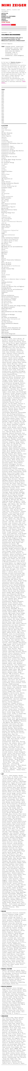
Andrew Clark (13, 915)
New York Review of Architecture (10, 265)
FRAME (2, 202)
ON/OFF (16, 948)
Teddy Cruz (11, 719)
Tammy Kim (6, 1058)
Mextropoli (4, 252)
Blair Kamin (11, 391)
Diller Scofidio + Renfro (10, 440)
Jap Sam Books (5, 220)
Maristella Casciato (9, 765)
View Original (5, 58)
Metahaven (5, 945)
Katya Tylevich (19, 939)
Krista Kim (16, 840)
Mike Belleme (17, 858)
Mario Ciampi (15, 586)
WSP (24, 749)
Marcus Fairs (15, 582)
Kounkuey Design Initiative (11, 548)
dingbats (12, 442)
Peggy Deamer (7, 644)
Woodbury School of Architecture (10, 329)
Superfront (4, 292)
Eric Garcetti (6, 1033)
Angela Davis (6, 989)
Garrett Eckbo (14, 477)
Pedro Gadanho (13, 642)
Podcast (14, 1008)
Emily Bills (6, 452)
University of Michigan (8, 314)
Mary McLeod (21, 591)
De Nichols (22, 803)
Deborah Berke (10, 431)
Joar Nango (22, 834)
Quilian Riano (16, 658)
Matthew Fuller (20, 979)
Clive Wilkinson (7, 415)
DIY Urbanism (12, 1032)
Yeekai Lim (18, 750)
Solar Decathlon (7, 695)
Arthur (3, 168)
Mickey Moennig (7, 605)
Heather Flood (6, 495)
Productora (16, 657)
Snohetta (5, 694)
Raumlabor (10, 664)
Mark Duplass (11, 855)
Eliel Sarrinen (14, 449)
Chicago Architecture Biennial (10, 183)
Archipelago (4, 140)
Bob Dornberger (21, 391)
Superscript (6, 716)
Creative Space (13, 421)
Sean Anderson (17, 687)
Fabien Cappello (7, 932)
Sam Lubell (11, 681)
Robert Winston (14, 877)
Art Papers (4, 164)
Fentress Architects (17, 461)
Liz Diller (16, 560)
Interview (4, 215)
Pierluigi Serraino (14, 651)
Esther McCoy (15, 456)
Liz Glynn (18, 847)
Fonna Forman (20, 465)
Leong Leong (14, 555)
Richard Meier (12, 670)
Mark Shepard (16, 977)
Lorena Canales (12, 942)
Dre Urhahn (12, 808)
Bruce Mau (11, 923)
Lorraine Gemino (7, 563)
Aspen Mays (5, 788)
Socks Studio (18, 694)
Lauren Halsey (17, 843)
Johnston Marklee (17, 524)
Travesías (4, 310)
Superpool (18, 715)
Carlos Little (21, 793)
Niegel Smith (22, 862)
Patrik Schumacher (19, 635)
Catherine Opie (17, 794)
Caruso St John (17, 400)
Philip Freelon (13, 650)
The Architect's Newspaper (8, 298)
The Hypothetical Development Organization (11, 1060)
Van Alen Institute (6, 321)
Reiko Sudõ (20, 952)
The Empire (6, 722)
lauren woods (6, 844)
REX (19, 669)
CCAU (2, 180)
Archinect (4, 138)
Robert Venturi (15, 676)
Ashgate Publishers (6, 171)
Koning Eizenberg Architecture (12, 546)
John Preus (5, 836)
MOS (11, 616)
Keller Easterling (14, 540)
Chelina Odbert (13, 409)
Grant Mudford (6, 824)
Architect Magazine (6, 43)
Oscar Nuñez (15, 1047)
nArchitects (6, 620)
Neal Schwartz (17, 622)
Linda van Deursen (8, 940)
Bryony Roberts (7, 397)
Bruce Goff (11, 396)
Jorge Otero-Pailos (14, 527)
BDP (10, 387)
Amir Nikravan (18, 780)
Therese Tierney (7, 728)
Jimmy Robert (13, 834)
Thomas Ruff (12, 896)
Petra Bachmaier (12, 868)
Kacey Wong (14, 836)
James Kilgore (16, 1001)
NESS (2, 261)
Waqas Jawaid (15, 964)
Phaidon (3, 270)
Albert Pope (9, 1017)
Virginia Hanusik (8, 901)
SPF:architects (7, 698)
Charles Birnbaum (14, 1026)
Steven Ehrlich (7, 706)
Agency (5, 344)
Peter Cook (15, 645)
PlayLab (4, 951)
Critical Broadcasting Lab (8, 186)
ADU (3, 1017)
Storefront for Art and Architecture (11, 289)
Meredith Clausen (8, 766)
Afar (2, 131)
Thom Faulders (18, 728)
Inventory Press (5, 217)
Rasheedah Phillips (8, 871)
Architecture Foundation (8, 153)
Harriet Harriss (16, 493)
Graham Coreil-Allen (18, 822)
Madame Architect (6, 245)
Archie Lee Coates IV (15, 917)
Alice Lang (22, 777)
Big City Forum (17, 1019)
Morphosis (5, 616)
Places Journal (5, 274)
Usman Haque (6, 983)
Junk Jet (3, 223)
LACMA (2, 233)
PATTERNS (18, 636)
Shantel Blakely (13, 957)
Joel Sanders (10, 520)
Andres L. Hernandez (19, 781)
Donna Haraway (16, 998)
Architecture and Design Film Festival (12, 150)
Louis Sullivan (21, 566)
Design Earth (12, 437)
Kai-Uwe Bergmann (8, 536)
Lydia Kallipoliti (8, 570)
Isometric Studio (8, 508)
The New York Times (6, 302)
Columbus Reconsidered (10, 34)
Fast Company (5, 199)
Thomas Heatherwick (17, 729)
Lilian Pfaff (10, 558)
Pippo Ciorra (21, 768)
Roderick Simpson (15, 1050)
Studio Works (6, 713)
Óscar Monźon (6, 865)
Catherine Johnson (8, 402)
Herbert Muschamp (14, 498)
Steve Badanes (19, 704)
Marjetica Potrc (13, 853)
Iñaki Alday (16, 505)
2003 (2, 120)
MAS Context (4, 248)
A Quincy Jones (7, 338)
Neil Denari (16, 623)
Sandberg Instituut (6, 282)
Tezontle (23, 720)
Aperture (3, 137)
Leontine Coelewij (8, 847)
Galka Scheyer (20, 816)
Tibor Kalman (16, 961)
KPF (23, 548)
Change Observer (5, 181)
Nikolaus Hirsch (7, 629)
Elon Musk (10, 999)
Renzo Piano (13, 669)
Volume (3, 324)
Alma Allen (18, 778)
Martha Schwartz (13, 589)
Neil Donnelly (6, 946)
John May (11, 521)
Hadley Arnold (15, 489)
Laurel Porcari (7, 843)
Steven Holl (14, 707)
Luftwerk (5, 849)
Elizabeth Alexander (9, 810)
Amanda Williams (7, 780)
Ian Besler (16, 502)
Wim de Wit (6, 771)
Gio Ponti (13, 483)
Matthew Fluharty (8, 906)
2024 (2, 94)
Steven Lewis (12, 709)
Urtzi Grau (16, 735)
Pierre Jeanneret (14, 653)
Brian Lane (6, 394)
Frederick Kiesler (14, 474)
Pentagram (22, 948)
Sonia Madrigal (19, 886)
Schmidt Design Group (19, 685)
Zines (15, 756)
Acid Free (4, 128)
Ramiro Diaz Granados (15, 661)
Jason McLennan (14, 512)
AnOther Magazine (6, 136)
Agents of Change (19, 344)
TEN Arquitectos (21, 719)
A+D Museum (4, 127)
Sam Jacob (11, 679)
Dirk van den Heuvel (13, 443)
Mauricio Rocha (20, 595)
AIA (14, 347)
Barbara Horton (13, 384)
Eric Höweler (18, 453)
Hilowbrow (4, 211)
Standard (13, 700)
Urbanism (4, 1016)
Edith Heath (19, 809)
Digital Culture (6, 968)
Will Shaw (14, 744)
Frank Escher (17, 471)
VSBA (8, 738)
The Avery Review (6, 301)
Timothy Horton (17, 1061)
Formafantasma (15, 49)
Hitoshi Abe (15, 499)
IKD (21, 49)
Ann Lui (4, 366)
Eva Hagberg (18, 999)
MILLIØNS (14, 608)
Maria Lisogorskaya (17, 583)
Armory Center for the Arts (9, 156)
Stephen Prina (21, 889)
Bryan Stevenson (18, 992)
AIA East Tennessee (6, 133)
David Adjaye (12, 427)
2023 (2, 95)
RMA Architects (14, 673)
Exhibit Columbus (16, 62)
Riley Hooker (17, 874)
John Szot (22, 523)
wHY (24, 743)
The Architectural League (8, 299)
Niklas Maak (19, 628)
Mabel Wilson (18, 571)
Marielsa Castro (7, 585)
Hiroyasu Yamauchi (8, 825)
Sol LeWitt (9, 886)
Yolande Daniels (7, 751)
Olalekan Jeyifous (8, 864)
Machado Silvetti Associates (11, 573)
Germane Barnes (20, 480)
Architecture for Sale (7, 152)
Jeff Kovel (20, 514)
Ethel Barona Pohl (18, 459)
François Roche (7, 471)
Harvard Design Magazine (8, 206)
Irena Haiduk (16, 827)
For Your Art (5, 200)
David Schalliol (12, 803)
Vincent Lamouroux (16, 899)
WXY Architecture (8, 750)
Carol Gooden (6, 794)
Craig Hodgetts (15, 419)
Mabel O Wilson (7, 943)
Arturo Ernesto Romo (9, 787)
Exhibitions (6, 17)
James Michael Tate (16, 509)
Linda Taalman (6, 560)
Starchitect (6, 703)
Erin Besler (14, 455)
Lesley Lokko (12, 557)
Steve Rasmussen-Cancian (18, 1054)
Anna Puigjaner (13, 368)
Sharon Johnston (16, 689)
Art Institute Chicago (7, 162)
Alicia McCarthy (8, 778)
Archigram (22, 371)
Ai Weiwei (15, 777)
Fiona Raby (17, 932)
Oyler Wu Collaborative (17, 633)
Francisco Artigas (8, 470)
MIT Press (4, 254)
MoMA (2, 257)
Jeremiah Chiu (13, 936)
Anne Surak (12, 369)
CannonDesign (6, 400)
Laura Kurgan (6, 551)
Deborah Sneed (7, 996)
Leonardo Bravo (17, 846)
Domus (2, 192)
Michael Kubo (12, 598)
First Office (18, 462)
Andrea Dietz (17, 362)
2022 (2, 97)
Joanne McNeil (15, 976)
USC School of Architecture (9, 317)
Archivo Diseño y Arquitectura (12, 918)
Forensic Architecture (9, 467)
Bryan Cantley (20, 396)
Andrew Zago (11, 365)
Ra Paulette (10, 870)
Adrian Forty (10, 343)
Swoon (13, 892)
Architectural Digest (7, 146)
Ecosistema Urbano (8, 760)
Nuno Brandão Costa (14, 630)
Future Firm (13, 476)
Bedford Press (5, 174)
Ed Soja (20, 1032)
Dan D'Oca (5, 1029)
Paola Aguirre (6, 635)
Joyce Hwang (15, 763)
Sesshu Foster (6, 883)
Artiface (3, 169)
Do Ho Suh (5, 805)
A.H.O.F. (5, 775)
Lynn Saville (13, 849)
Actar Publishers (6, 130)
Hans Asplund (15, 490)
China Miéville (8, 926)
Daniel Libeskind (12, 424)
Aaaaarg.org (11, 970)
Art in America (5, 161)
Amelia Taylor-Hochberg (16, 359)
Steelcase (12, 958)
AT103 (16, 381)
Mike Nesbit (6, 607)
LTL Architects (7, 567)
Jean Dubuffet (14, 833)
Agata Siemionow (21, 343)
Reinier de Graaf (14, 667)
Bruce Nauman (17, 791)
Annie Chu (20, 369)
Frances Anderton (18, 468)
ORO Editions (5, 267)
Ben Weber (22, 790)
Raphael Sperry (7, 663)
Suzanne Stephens (9, 769)
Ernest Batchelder (13, 812)
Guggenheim (4, 205)
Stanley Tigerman (13, 701)
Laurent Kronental (18, 844)
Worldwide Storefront (15, 749)
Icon (2, 214)
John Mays (18, 521)
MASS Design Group (18, 592)
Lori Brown (21, 561)
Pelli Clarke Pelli (18, 644)
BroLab (11, 1022)
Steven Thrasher (7, 1055)
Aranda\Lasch (19, 46)
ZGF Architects (7, 756)
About (3, 19)
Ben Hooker (11, 971)
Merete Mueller (15, 1005)
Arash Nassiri (19, 785)
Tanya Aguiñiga (21, 892)
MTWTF (22, 945)
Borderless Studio (9, 393)
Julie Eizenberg (8, 535)
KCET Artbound (5, 227)
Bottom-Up (5, 1020)
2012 (2, 111)
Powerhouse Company (8, 656)
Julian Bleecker (7, 939)
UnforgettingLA (7, 735)
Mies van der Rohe (19, 605)
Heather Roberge (18, 495)
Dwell (2, 195)
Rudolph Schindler (14, 678)
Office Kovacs (11, 632)
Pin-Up (3, 273)
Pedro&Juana (22, 642)
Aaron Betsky (17, 338)
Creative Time (10, 800)
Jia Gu (4, 518)
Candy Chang (22, 924)
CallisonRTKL (6, 399)
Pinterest (13, 980)
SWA (18, 1057)
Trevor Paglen (15, 898)
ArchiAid (15, 371)
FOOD (9, 815)
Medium (3, 249)
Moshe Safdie (17, 616)
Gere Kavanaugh (7, 934)
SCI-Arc (3, 283)
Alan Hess (5, 349)
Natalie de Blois (16, 620)
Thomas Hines (20, 769)
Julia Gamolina (12, 533)
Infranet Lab (6, 506)
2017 (2, 104)
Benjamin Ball (15, 388)
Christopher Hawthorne (9, 412)
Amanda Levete (13, 357)
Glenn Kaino (18, 819)
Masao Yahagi (6, 592)
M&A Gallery (4, 243)
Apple (18, 970)
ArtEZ (2, 165)
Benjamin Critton (8, 921)
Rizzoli (3, 276)
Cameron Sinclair (17, 399)
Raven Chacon (20, 871)
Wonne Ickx (19, 747)
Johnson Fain (6, 524)
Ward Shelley (15, 738)
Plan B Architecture (14, 654)
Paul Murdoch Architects (14, 638)
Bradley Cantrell (15, 1020)
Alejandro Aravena (16, 349)
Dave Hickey (6, 802)
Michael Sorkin (7, 602)
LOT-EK (4, 566)
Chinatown (5, 1027)
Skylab (22, 692)
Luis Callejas (21, 568)
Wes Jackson (13, 743)
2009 (2, 116)
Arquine (3, 158)
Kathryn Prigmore (12, 537)
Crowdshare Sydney (6, 187)
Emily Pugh (20, 760)
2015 (2, 107)
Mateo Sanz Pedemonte (9, 594)
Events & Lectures (8, 16)
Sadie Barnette (13, 878)
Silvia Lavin (15, 692)
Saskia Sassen (15, 1053)
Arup (21, 380)
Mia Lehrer (5, 597)
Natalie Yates (6, 622)
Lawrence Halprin (15, 552)
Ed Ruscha (11, 809)
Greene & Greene (17, 484)
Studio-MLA (22, 713)
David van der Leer (15, 430)
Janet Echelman (13, 831)
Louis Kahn (11, 566)
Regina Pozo (11, 952)
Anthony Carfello (8, 785)
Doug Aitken (11, 806)
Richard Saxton (7, 874)
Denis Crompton (12, 434)
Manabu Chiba (12, 576)
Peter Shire (18, 949)
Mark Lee (8, 588)
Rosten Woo (11, 1051)
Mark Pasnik (16, 588)
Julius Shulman (19, 535)
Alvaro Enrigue (17, 988)
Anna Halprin (12, 366)
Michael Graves (15, 597)
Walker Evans (6, 902)
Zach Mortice (17, 753)
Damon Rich (21, 1027)
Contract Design (5, 184)
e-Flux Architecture (7, 196)
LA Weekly (4, 231)
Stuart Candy (21, 958)
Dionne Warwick (18, 996)
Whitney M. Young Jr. (13, 1013)
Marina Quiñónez (19, 585)
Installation (6, 827)
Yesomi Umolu (16, 902)
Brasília (5, 1022)
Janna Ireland (15, 511)
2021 (2, 98)
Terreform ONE (7, 720)
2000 (2, 122)
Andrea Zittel (6, 781)
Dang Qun (16, 422)
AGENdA (10, 344)
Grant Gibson (6, 484)
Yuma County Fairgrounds (8, 333)
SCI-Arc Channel (5, 285)
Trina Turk (5, 964)
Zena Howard (22, 754)
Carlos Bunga (11, 793)
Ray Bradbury (6, 666)
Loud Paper (5, 22)
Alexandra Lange (13, 914)
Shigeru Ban (11, 691)
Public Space (9, 1048)
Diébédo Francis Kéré (18, 439)
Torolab (21, 732)
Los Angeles (16, 1038)
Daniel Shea (20, 800)
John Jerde (18, 520)
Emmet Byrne (6, 930)
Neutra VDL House (6, 262)
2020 (2, 99)
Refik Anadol (6, 872)
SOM (15, 695)
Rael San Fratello (14, 660)
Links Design (19, 940)
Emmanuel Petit (16, 452)
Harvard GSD (4, 208)
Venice (4, 1063)
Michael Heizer (7, 858)
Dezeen (3, 189)
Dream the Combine (12, 445)
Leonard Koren (6, 846)
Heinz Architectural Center (9, 209)
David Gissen (21, 427)
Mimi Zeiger (14, 5)
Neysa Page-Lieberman (9, 862)
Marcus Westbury (16, 1041)
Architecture (8, 48)
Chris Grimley (14, 411)
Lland (4, 942)
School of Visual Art (9, 955)
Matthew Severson (14, 1042)
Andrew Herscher (12, 363)
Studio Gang (11, 712)
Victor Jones (16, 737)
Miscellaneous (6, 986)
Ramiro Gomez (19, 870)
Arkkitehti (4, 155)
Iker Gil (22, 504)
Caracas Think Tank (8, 1023)
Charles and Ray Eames (9, 403)
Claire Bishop (12, 797)
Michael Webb (17, 602)
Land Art (10, 841)
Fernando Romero (7, 462)
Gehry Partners (13, 478)
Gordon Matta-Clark (19, 821)
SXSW (2, 293)
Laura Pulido (6, 1038)
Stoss (16, 1055)
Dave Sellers (12, 425)
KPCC (2, 228)
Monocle (3, 258)
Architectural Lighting (8, 147)
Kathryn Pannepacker (16, 837)
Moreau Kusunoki (18, 614)
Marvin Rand (12, 591)
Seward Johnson (17, 883)
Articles (4, 13)
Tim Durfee (11, 731)
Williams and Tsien (8, 747)
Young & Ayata (6, 753)
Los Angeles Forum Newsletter (9, 239)
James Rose (5, 511)
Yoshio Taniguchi (19, 751)
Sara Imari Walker (14, 1011)
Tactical (23, 1057)
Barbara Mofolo (15, 385)
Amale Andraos (19, 1017)
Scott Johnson (6, 687)
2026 (2, 91)
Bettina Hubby (6, 791)
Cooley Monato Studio (13, 418)
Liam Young (21, 557)
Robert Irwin (12, 875)
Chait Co (18, 402)
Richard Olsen (12, 672)
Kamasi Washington (19, 1002)
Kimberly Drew (6, 840)
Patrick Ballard (13, 867)
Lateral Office (21, 549)
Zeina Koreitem (12, 754)
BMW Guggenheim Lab (6, 178)
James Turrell (15, 830)
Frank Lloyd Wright (13, 473)
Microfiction (6, 1007)
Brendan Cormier (21, 393)
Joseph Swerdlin (12, 532)
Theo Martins (6, 961)
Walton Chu (14, 983)
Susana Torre (6, 718)
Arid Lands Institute (13, 378)
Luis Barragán (10, 568)
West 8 (20, 743)
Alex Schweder (10, 352)
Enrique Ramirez (7, 453)
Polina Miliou (13, 951)
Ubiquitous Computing (18, 982)
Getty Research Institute (8, 203)
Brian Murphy (15, 394)
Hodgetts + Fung (19, 501)
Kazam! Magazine (5, 226)
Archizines (17, 377)
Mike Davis (21, 1044)
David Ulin (22, 995)
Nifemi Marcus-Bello (19, 946)
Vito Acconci (19, 901)
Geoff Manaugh (19, 933)
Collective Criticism (19, 973)
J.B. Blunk (19, 828)
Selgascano (10, 688)
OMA (18, 632)
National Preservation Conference (11, 259)
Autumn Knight (15, 788)
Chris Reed (13, 1027)
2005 (2, 119)
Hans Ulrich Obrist (19, 824)
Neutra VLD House (6, 264)
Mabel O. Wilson (7, 571)
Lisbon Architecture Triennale (10, 237)
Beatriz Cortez (13, 790)
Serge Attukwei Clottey (16, 881)
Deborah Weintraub (15, 433)
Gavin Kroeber (6, 818)
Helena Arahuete (7, 496)
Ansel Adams (22, 784)
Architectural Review (7, 149)
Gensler (21, 478)
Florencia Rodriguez (9, 464)
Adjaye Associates (15, 341)
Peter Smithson (14, 647)
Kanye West (5, 1004)
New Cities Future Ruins (17, 861)
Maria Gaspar (12, 852)
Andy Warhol (6, 782)
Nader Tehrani (20, 619)
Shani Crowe (6, 884)
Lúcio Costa (6, 1041)
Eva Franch (5, 461)
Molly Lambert (16, 1007)
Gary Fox (15, 762)
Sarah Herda (6, 682)
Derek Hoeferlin (19, 759)
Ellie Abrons (21, 450)
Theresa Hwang (6, 726)
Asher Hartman (21, 787)
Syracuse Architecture (7, 295)
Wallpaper (4, 326)
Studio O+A (19, 712)
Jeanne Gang (11, 514)
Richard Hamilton (17, 872)
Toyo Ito (15, 734)
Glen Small (20, 483)
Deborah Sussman (11, 927)
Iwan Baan (11, 828)
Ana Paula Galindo (19, 360)
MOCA (2, 255)
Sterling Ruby (6, 890)
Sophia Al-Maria (17, 887)
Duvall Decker (13, 446)
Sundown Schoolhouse (7, 290)
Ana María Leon (7, 360)
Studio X (15, 713)
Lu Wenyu (16, 567)
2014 (2, 108)
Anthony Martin (17, 989)
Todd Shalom (21, 896)
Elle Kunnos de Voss (16, 929)
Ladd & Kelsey (10, 549)
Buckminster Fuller (19, 397)
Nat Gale (20, 1045)
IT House (17, 508)
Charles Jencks (15, 406)
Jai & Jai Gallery (6, 218)
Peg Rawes (12, 768)
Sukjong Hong (12, 1057)
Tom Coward (14, 732)
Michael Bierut (15, 945)
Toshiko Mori (6, 734)
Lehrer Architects (16, 554)
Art (2, 774)
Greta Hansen (15, 486)
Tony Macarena (20, 962)
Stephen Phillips (8, 704)
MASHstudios (17, 943)
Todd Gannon (6, 732)
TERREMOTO (16, 720)
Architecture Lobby (8, 375)
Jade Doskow (6, 830)
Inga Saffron (16, 506)
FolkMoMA (12, 465)
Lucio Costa (21, 1039)
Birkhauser (4, 177)
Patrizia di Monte (8, 636)
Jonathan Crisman (12, 526)
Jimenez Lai (11, 518)
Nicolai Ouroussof (8, 628)
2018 (2, 102)
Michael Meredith (17, 601)
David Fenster (15, 802)
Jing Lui (19, 518)
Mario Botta (6, 586)
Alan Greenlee (6, 988)
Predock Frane (6, 657)
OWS (21, 1047)
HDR (23, 493)
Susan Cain (5, 960)
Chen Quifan (6, 993)
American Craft (5, 134)
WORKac (4, 749)
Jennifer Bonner (17, 515)
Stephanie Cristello (9, 889)
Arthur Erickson (13, 380)
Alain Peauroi (20, 347)
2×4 (3, 912)
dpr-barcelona (5, 193)
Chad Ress (17, 796)
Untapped (3, 316)
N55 (14, 619)
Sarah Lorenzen (16, 682)
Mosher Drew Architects (10, 617)
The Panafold (5, 304)
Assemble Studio (7, 381)
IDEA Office (11, 504)
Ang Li (20, 756)
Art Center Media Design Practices (11, 159)
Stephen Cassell (16, 703)
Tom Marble (11, 962)
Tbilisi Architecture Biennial (10, 296)
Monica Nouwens (13, 859)
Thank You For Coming (16, 895)
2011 (2, 113)
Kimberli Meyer (17, 545)
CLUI (17, 799)
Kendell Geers (6, 839)
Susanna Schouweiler (17, 960)
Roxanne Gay (11, 1010)
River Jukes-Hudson (8, 954)
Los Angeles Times (6, 242)
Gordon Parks (6, 822)
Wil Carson (5, 744)
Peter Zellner (12, 648)
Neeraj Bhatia (6, 623)
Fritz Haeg (11, 816)
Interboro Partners (8, 1036)
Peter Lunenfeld (7, 949)
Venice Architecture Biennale (9, 323)
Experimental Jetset (18, 930)
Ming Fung (16, 610)
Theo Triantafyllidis (16, 725)
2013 (2, 110)
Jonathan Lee (12, 937)
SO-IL (11, 694)
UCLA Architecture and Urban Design (11, 311)
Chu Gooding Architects (14, 414)
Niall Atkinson (20, 625)
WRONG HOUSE (4, 330)
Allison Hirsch (15, 356)
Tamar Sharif (16, 718)
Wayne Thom (15, 741)
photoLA (3, 271)
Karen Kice (18, 536)
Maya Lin (12, 856)
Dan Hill (10, 422)
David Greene (17, 428)
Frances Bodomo (17, 815)
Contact (4, 20)
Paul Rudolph (15, 639)
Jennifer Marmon (7, 517)
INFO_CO (15, 934)
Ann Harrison (6, 757)
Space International (16, 697)
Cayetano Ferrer (7, 796)
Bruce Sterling (13, 924)
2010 (2, 114)
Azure (2, 172)
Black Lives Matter (15, 991)
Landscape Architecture (8, 234)
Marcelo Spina (12, 580)
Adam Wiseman (13, 775)
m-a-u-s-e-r (19, 570)
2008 (2, 117)
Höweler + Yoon (7, 502)
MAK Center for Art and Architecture (11, 246)
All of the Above (8, 354)
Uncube (3, 313)
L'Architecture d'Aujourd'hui (9, 230)
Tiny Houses (20, 731)
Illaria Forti (6, 505)
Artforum (3, 166)
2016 (2, 105)
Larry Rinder (18, 841)
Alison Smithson (18, 353)
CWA (20, 421)
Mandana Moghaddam (14, 850)
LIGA (2, 236)
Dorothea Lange (15, 805)
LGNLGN (9, 977)
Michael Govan (20, 856)
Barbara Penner (7, 759)
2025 (2, 92)
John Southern (13, 523)
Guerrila (20, 1035)
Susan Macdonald (16, 716)
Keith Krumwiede (14, 539)
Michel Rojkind (17, 604)
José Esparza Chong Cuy (16, 529)
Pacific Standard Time (7, 268)
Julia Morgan (22, 533)
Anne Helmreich (18, 757)
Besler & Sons (13, 390)
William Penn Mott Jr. (15, 746)
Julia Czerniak (21, 1036)
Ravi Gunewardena (20, 664)
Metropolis (4, 251)
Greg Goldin (12, 1035)
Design (3, 911)
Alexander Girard (10, 46)
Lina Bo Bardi (20, 558)
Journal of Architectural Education (11, 221)
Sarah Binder (20, 954)
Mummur (10, 619)
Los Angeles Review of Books (9, 240)
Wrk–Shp (10, 965)
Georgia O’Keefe (7, 819)
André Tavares (6, 362)
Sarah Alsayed (20, 681)
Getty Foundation (8, 481)
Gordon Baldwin (7, 821)
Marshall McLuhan (8, 979)
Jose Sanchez (6, 530)
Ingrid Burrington (8, 974)
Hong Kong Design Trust (8, 212)
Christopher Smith (12, 995)
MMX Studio (11, 613)
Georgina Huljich (8, 480)
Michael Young (6, 604)
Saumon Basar (12, 880)
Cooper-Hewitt (18, 926)
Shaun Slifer (15, 884)
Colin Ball (14, 416)
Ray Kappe (15, 666)
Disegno (3, 190)
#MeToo (4, 970)
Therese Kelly (17, 726)
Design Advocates (12, 436)
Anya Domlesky (6, 1019)
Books (3, 14)
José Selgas (16, 530)
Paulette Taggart (14, 641)
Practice (19, 656)
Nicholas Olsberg (8, 626)
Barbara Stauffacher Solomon (16, 920)
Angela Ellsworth (16, 782)
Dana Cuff (13, 1029)
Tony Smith (5, 898)
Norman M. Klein (7, 948)
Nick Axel (18, 626)
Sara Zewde (5, 1053)
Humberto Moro (20, 825)
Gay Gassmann (17, 818)
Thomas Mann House (6, 308)
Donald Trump (6, 998)
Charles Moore (13, 408)
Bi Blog (3, 175)
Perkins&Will (6, 645)
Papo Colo (15, 865)
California (18, 1022)
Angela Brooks (21, 365)
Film (20, 813)
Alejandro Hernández (9, 350)
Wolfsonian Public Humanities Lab (11, 327)
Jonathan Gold (6, 1002)
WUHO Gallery (5, 332)
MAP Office (14, 579)
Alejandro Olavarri (12, 912)
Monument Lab (6, 1008)
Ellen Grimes (11, 450)
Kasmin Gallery (5, 224)
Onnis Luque (19, 864)
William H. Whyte (18, 1063)
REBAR (16, 1048)
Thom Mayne (5, 729)
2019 (2, 101)
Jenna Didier (6, 515)
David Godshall (7, 428)
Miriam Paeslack (7, 1045)
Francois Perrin (20, 470)
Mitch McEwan (12, 611)
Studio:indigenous (19, 55)
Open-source (6, 1047)
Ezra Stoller (13, 813)
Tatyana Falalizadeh (9, 893)
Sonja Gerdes (6, 887)
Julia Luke (20, 937)
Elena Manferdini (14, 447)
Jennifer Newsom (19, 517)
